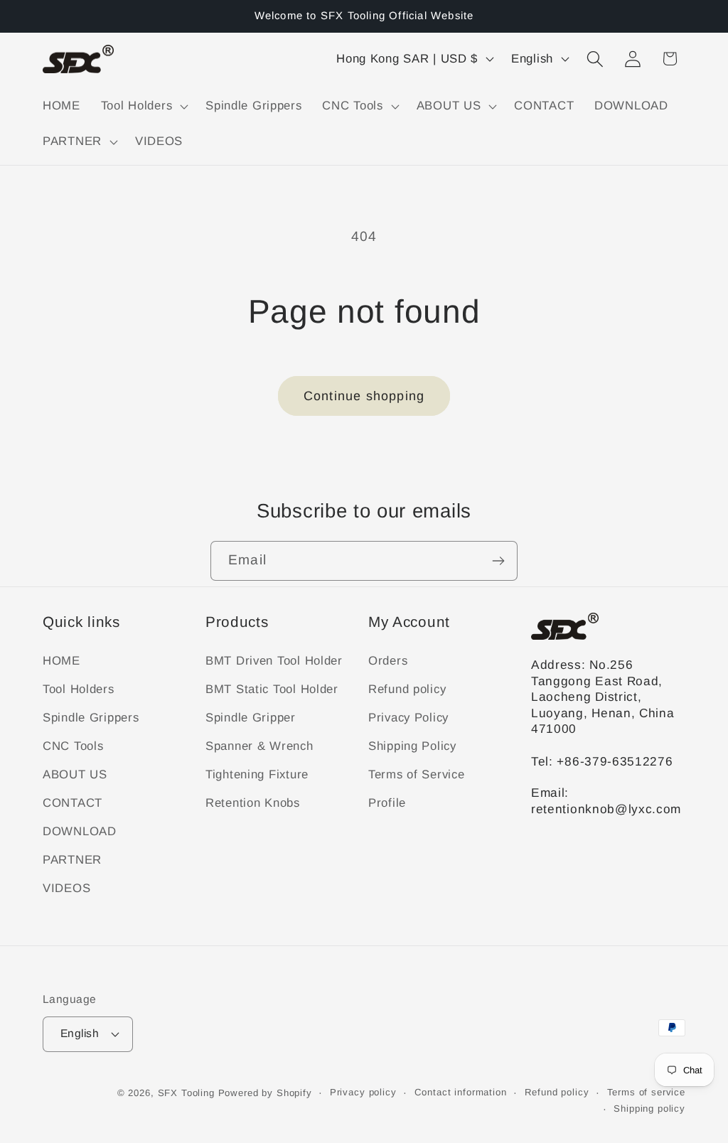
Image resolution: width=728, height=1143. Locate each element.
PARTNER (72, 859)
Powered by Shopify (265, 1093)
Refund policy (407, 689)
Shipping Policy (412, 746)
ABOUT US (75, 774)
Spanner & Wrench (259, 746)
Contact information (460, 1092)
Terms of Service (416, 774)
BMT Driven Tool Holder (274, 660)
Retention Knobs (252, 803)
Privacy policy (363, 1092)
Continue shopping (364, 396)
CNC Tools (73, 746)
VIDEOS (66, 888)
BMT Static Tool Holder (271, 689)
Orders (387, 660)
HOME (61, 660)
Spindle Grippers (91, 717)
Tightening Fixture (257, 774)
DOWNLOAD (80, 831)
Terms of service (646, 1092)
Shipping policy (649, 1108)
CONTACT (72, 803)
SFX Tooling (186, 1093)
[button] (142, 106)
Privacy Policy (408, 717)
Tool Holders (78, 689)
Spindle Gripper (250, 717)
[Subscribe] (498, 561)
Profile (387, 803)
